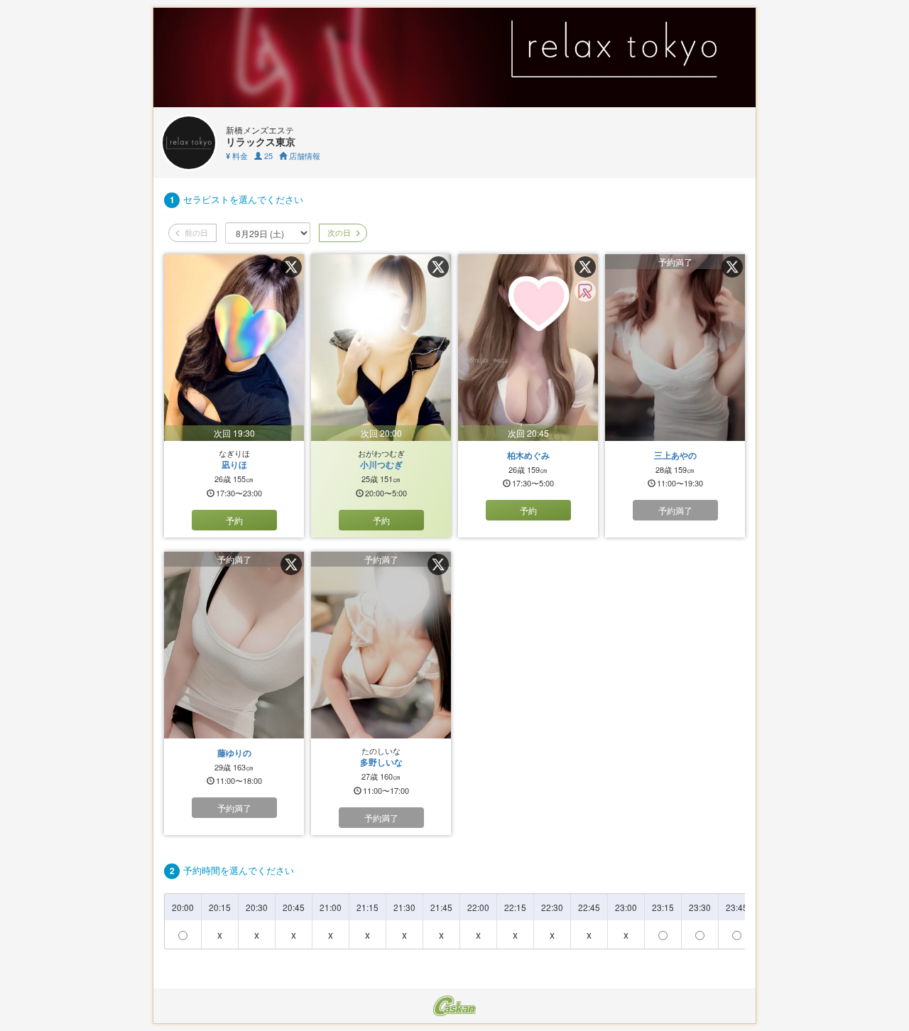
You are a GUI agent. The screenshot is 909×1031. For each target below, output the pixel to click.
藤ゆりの (234, 752)
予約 (234, 520)
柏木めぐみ (528, 455)
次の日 (338, 232)
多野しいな (381, 761)
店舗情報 (303, 155)
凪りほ (234, 464)
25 (267, 155)
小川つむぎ (381, 464)
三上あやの (675, 455)
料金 (237, 155)
